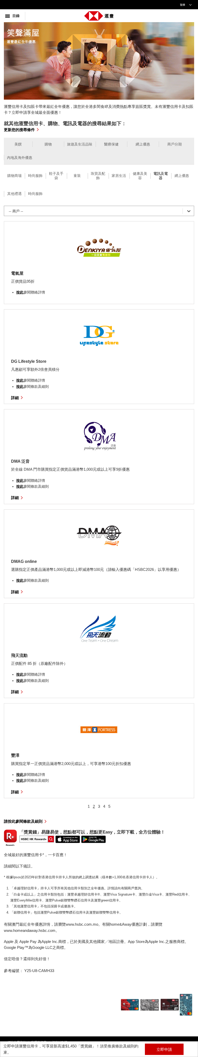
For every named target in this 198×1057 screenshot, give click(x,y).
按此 (19, 292)
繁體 (182, 4)
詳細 (15, 398)
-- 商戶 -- (16, 211)
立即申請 (164, 1049)
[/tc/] (99, 15)
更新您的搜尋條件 (19, 129)
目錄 (16, 16)
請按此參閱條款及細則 (23, 821)
